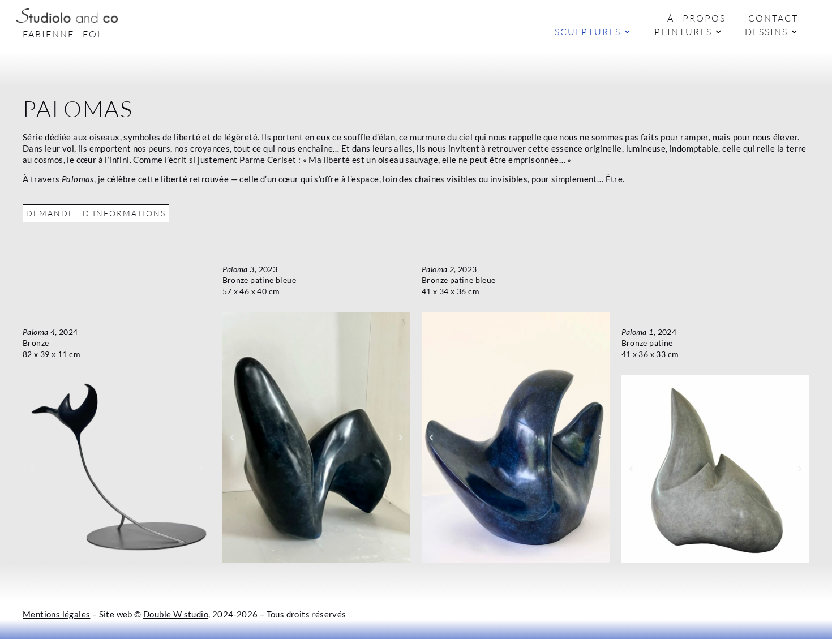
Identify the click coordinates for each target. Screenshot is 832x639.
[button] (32, 469)
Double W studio (175, 614)
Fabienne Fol (63, 34)
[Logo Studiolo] (67, 15)
